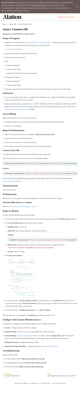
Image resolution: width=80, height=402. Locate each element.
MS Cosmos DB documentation (15, 109)
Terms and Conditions (21, 383)
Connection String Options (11, 181)
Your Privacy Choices (59, 383)
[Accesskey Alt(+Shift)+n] (76, 375)
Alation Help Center (38, 5)
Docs (4, 24)
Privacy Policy (45, 383)
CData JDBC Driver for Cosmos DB (38, 42)
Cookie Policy (34, 383)
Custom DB (12, 24)
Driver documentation (14, 49)
